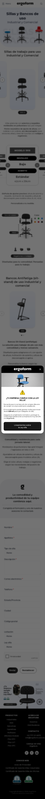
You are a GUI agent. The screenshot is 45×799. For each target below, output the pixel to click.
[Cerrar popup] (40, 369)
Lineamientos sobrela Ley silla (22, 426)
